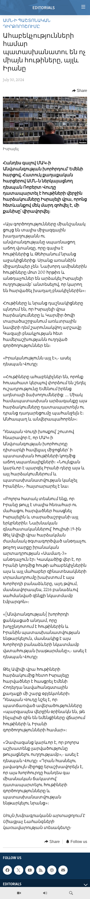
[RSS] (40, 870)
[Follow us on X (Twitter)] (18, 870)
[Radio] (45, 893)
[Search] (71, 893)
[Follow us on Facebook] (7, 870)
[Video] (19, 893)
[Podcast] (51, 870)
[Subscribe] (62, 870)
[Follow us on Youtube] (29, 870)
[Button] (79, 91)
